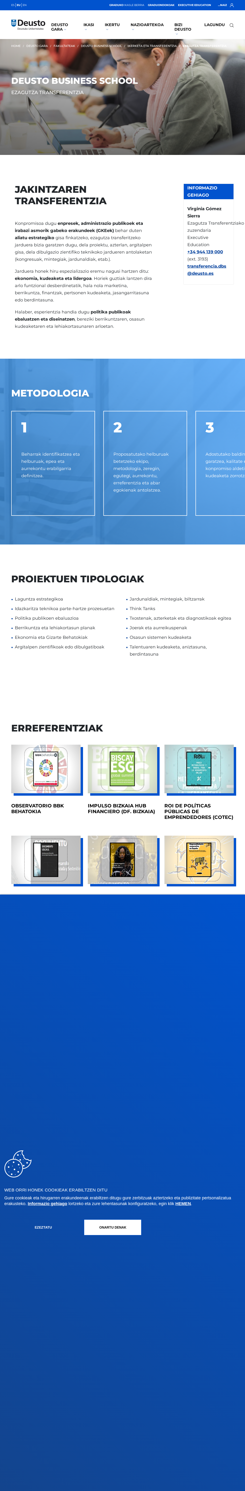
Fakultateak (64, 46)
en (25, 5)
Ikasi (89, 25)
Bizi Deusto (182, 27)
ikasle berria (126, 5)
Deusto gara (59, 27)
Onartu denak (112, 1227)
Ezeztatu (43, 1227)
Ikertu (112, 25)
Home (16, 46)
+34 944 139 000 (205, 252)
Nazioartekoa (147, 25)
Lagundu (214, 25)
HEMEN (183, 1203)
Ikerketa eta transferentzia (152, 46)
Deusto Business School (101, 46)
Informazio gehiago (47, 1203)
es (13, 5)
